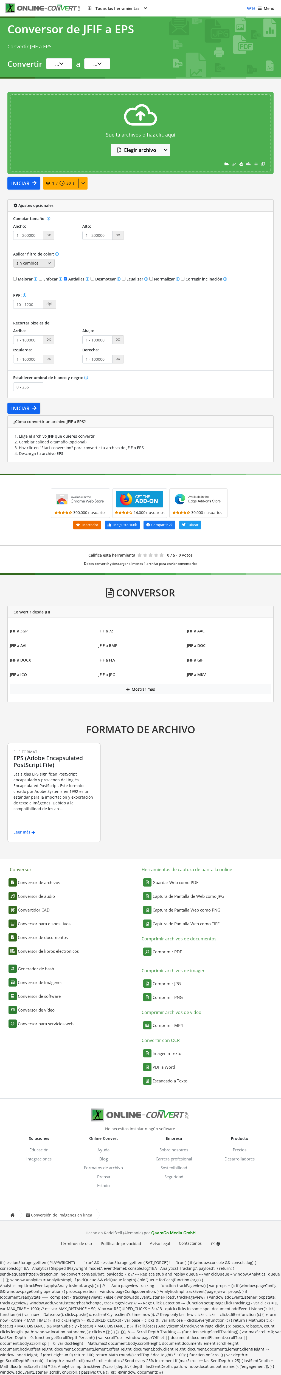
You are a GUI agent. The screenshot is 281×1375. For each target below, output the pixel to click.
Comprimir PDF (167, 951)
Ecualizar (134, 279)
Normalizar (164, 279)
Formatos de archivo (103, 1167)
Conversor (21, 869)
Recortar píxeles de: (31, 323)
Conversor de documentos (43, 937)
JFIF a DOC (196, 645)
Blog (103, 1159)
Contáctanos (190, 1243)
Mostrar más (143, 689)
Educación (39, 1149)
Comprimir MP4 (168, 1025)
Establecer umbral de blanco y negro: (48, 377)
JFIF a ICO (18, 674)
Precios (239, 1149)
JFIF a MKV (196, 674)
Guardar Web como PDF (175, 882)
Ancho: (19, 226)
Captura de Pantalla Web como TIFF (186, 923)
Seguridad (173, 1176)
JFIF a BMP (108, 645)
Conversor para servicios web (46, 1023)
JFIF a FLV (107, 660)
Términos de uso (76, 1243)
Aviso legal (160, 1243)
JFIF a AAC (196, 631)
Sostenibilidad (174, 1167)
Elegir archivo (140, 150)
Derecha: (90, 349)
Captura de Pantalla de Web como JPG (188, 896)
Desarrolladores (239, 1159)
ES (214, 1243)
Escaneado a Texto (170, 1081)
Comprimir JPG (167, 983)
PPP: (18, 295)
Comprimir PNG (168, 997)
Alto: (86, 226)
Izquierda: (22, 349)
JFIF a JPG (107, 674)
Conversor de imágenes (40, 982)
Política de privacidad (121, 1243)
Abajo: (88, 330)
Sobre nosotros (173, 1149)
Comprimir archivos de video (171, 1012)
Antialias (76, 279)
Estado (103, 1185)
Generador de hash (36, 968)
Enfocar (50, 279)
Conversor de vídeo (36, 1010)
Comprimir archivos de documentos (179, 939)
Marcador (90, 524)
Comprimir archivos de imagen (174, 971)
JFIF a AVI (18, 645)
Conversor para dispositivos (44, 923)
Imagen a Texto (167, 1053)
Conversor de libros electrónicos (48, 951)
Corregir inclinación (203, 279)
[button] (117, 8)
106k (125, 524)
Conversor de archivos (39, 882)
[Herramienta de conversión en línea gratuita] (46, 8)
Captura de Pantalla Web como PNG (186, 910)
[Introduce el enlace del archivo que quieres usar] (234, 164)
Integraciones (39, 1159)
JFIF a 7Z (106, 631)
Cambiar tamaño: (30, 218)
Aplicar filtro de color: (34, 254)
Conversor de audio (36, 896)
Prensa (103, 1176)
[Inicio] (12, 1215)
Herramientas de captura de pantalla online (187, 869)
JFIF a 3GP (19, 631)
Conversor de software (39, 996)
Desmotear (105, 279)
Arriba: (19, 330)
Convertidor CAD (34, 910)
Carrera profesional (174, 1159)
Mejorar (25, 279)
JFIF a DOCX (20, 660)
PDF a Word (164, 1067)
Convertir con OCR (161, 1040)
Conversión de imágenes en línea (61, 1215)
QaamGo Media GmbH (173, 1232)
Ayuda (103, 1149)
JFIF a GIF (195, 660)
